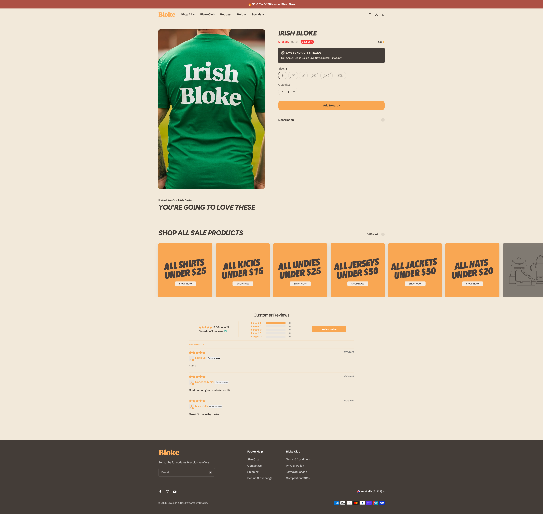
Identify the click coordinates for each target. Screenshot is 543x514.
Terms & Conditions (298, 459)
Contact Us (254, 465)
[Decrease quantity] (282, 91)
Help (240, 14)
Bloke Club (207, 14)
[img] (197, 352)
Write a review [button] (329, 329)
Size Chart (253, 459)
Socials (256, 14)
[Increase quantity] (294, 91)
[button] (256, 323)
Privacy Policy (295, 465)
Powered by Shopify (196, 503)
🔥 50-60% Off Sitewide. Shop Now (271, 4)
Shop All (186, 14)
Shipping (253, 471)
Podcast (225, 14)
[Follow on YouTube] (175, 492)
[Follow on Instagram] (167, 492)
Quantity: (284, 84)
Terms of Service (296, 471)
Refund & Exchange (259, 478)
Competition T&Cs (298, 478)
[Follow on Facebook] (160, 492)
